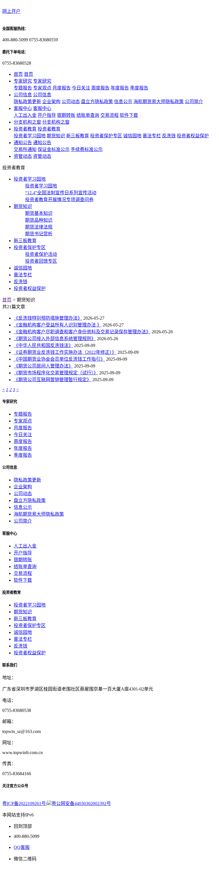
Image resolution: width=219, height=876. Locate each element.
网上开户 (11, 11)
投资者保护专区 (106, 135)
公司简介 (194, 101)
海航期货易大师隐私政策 (158, 101)
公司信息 (23, 94)
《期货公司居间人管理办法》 (43, 366)
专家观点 (42, 87)
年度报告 (120, 87)
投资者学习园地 (30, 135)
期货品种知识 (38, 220)
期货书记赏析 (38, 233)
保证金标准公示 (54, 149)
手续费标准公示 (87, 149)
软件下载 (129, 115)
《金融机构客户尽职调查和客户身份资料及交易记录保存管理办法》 (82, 331)
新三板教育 (77, 135)
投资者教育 (25, 128)
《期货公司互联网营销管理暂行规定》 (52, 379)
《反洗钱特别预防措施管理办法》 (48, 318)
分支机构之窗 (27, 122)
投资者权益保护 (193, 135)
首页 (18, 74)
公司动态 (71, 101)
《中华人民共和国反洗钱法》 (43, 345)
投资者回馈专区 (41, 261)
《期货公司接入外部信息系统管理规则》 (55, 338)
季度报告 (139, 87)
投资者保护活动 (41, 254)
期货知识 (56, 135)
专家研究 (23, 81)
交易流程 (109, 115)
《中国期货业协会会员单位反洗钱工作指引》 (59, 359)
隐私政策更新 (27, 101)
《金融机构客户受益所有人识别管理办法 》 (58, 324)
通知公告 (23, 142)
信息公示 (123, 101)
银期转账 (66, 115)
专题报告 (23, 87)
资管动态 (23, 156)
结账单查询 (87, 115)
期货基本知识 (38, 213)
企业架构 (51, 101)
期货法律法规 (38, 226)
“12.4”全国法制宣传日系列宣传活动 (60, 192)
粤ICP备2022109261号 (24, 803)
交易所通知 (25, 149)
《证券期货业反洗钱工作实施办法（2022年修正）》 (65, 352)
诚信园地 (132, 135)
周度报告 (100, 87)
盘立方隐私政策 (97, 101)
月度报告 (61, 87)
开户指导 (47, 115)
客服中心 (23, 108)
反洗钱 (169, 135)
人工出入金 (25, 115)
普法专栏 (152, 135)
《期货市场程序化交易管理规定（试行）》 (56, 372)
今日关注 (81, 87)
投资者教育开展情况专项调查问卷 (59, 199)
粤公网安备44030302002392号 (81, 803)
